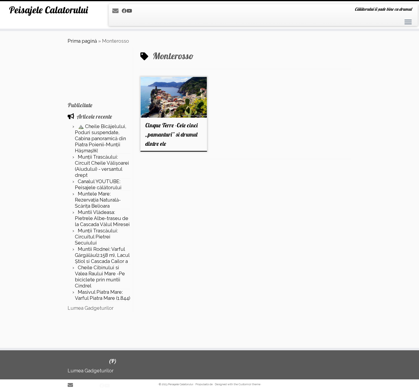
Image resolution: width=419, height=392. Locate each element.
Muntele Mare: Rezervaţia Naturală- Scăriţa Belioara (98, 200)
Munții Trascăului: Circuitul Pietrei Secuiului (96, 237)
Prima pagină (82, 41)
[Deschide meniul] (408, 22)
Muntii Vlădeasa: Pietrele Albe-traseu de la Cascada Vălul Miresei (102, 218)
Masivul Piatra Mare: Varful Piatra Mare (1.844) (102, 295)
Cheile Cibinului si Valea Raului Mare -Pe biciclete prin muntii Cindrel (100, 277)
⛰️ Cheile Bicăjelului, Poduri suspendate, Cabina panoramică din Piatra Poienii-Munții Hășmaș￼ (100, 138)
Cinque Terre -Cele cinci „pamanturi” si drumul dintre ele (171, 134)
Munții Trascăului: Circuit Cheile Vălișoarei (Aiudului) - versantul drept (102, 166)
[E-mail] (117, 11)
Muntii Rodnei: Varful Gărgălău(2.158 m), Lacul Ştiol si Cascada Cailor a (102, 255)
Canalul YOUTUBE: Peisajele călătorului (98, 184)
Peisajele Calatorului (48, 10)
